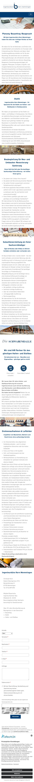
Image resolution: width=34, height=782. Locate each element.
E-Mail (4, 659)
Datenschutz (6, 682)
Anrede (4, 630)
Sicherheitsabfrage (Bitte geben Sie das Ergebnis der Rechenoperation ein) (15, 701)
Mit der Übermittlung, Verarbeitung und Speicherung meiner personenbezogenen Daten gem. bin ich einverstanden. (16, 690)
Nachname (5, 644)
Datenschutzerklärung (11, 693)
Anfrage (4, 666)
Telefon (4, 652)
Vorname (5, 637)
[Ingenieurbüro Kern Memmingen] (17, 6)
